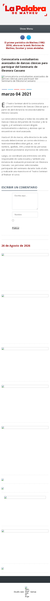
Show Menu (26, 28)
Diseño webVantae (25, 592)
